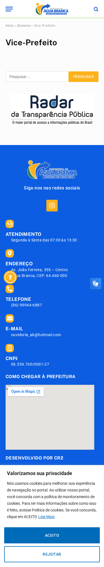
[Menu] (9, 9)
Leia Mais (46, 516)
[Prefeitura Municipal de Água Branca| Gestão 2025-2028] (52, 9)
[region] (52, 516)
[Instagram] (52, 205)
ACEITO (52, 535)
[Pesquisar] (95, 9)
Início (10, 26)
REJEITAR (52, 554)
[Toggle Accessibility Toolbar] (10, 277)
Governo (24, 26)
